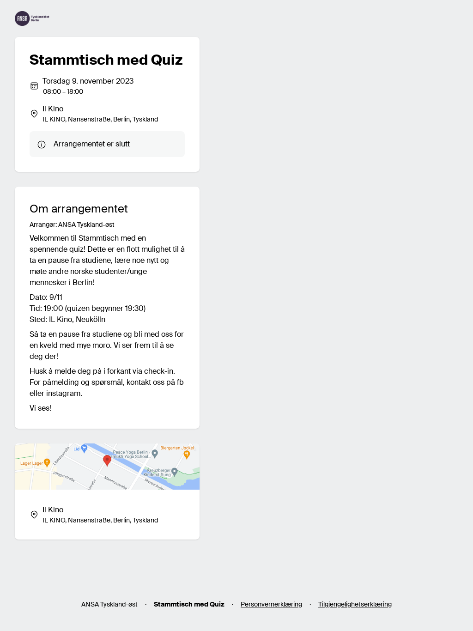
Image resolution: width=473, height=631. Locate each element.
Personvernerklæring (271, 604)
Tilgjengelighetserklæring (355, 604)
